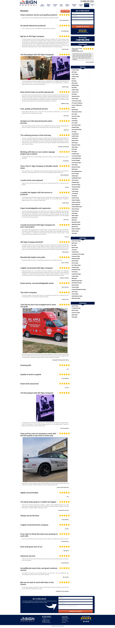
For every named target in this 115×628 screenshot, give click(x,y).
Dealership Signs (76, 258)
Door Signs (74, 114)
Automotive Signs (76, 240)
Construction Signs (76, 100)
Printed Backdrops (76, 158)
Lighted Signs (75, 136)
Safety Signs (75, 175)
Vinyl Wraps (74, 213)
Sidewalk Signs (75, 182)
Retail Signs (75, 169)
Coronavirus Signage (77, 103)
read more (75, 59)
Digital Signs (75, 109)
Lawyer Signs (75, 276)
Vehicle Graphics (76, 200)
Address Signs (75, 76)
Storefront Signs (76, 184)
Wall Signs (74, 220)
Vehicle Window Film (77, 206)
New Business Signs (77, 282)
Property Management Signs (79, 289)
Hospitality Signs (76, 269)
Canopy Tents (75, 92)
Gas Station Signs (76, 125)
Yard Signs (74, 233)
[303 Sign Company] (29, 619)
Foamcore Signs (76, 312)
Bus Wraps (74, 87)
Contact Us (92, 5)
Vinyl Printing (75, 211)
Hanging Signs (75, 127)
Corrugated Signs (76, 308)
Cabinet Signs (75, 89)
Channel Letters (76, 96)
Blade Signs (75, 83)
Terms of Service (65, 620)
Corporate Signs (76, 256)
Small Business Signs (77, 296)
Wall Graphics (75, 215)
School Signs (75, 180)
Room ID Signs (75, 173)
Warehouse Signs (76, 222)
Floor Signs (74, 122)
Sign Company (42, 5)
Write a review (65, 11)
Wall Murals (74, 217)
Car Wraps (74, 94)
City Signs (74, 249)
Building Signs (75, 85)
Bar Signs (74, 80)
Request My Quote (82, 26)
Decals (73, 107)
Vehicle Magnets (76, 204)
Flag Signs (74, 118)
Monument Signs (76, 145)
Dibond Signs (75, 310)
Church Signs (75, 98)
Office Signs (75, 147)
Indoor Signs (48, 5)
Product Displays (76, 160)
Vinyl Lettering (75, 209)
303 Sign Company (65, 618)
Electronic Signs (76, 116)
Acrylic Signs (75, 74)
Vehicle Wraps (67, 5)
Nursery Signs (75, 285)
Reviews (87, 4)
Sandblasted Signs (76, 178)
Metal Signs (75, 142)
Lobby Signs (75, 138)
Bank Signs (74, 243)
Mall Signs (74, 278)
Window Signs (75, 231)
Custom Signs (81, 5)
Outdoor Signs (55, 5)
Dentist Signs (75, 260)
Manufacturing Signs (77, 280)
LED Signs (74, 131)
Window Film (75, 226)
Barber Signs (75, 247)
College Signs (75, 252)
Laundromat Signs (76, 274)
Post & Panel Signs (76, 156)
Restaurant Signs (76, 167)
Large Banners (75, 134)
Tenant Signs (75, 189)
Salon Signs (75, 291)
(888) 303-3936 (88, 1)
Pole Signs (74, 151)
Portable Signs (75, 153)
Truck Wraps (75, 193)
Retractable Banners (77, 171)
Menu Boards (75, 140)
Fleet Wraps (75, 120)
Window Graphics (76, 228)
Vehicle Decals (75, 198)
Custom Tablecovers (77, 105)
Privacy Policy (64, 619)
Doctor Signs (75, 263)
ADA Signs (74, 72)
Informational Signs (77, 129)
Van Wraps (74, 195)
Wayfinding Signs (76, 224)
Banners (74, 78)
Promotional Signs (76, 162)
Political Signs (75, 287)
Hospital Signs (75, 267)
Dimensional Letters (77, 111)
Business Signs (74, 5)
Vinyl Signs (61, 5)
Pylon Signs (75, 164)
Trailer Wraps (75, 191)
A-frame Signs (75, 69)
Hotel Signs (75, 271)
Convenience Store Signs (78, 254)
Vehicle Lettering (76, 202)
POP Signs (74, 149)
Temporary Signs (76, 186)
